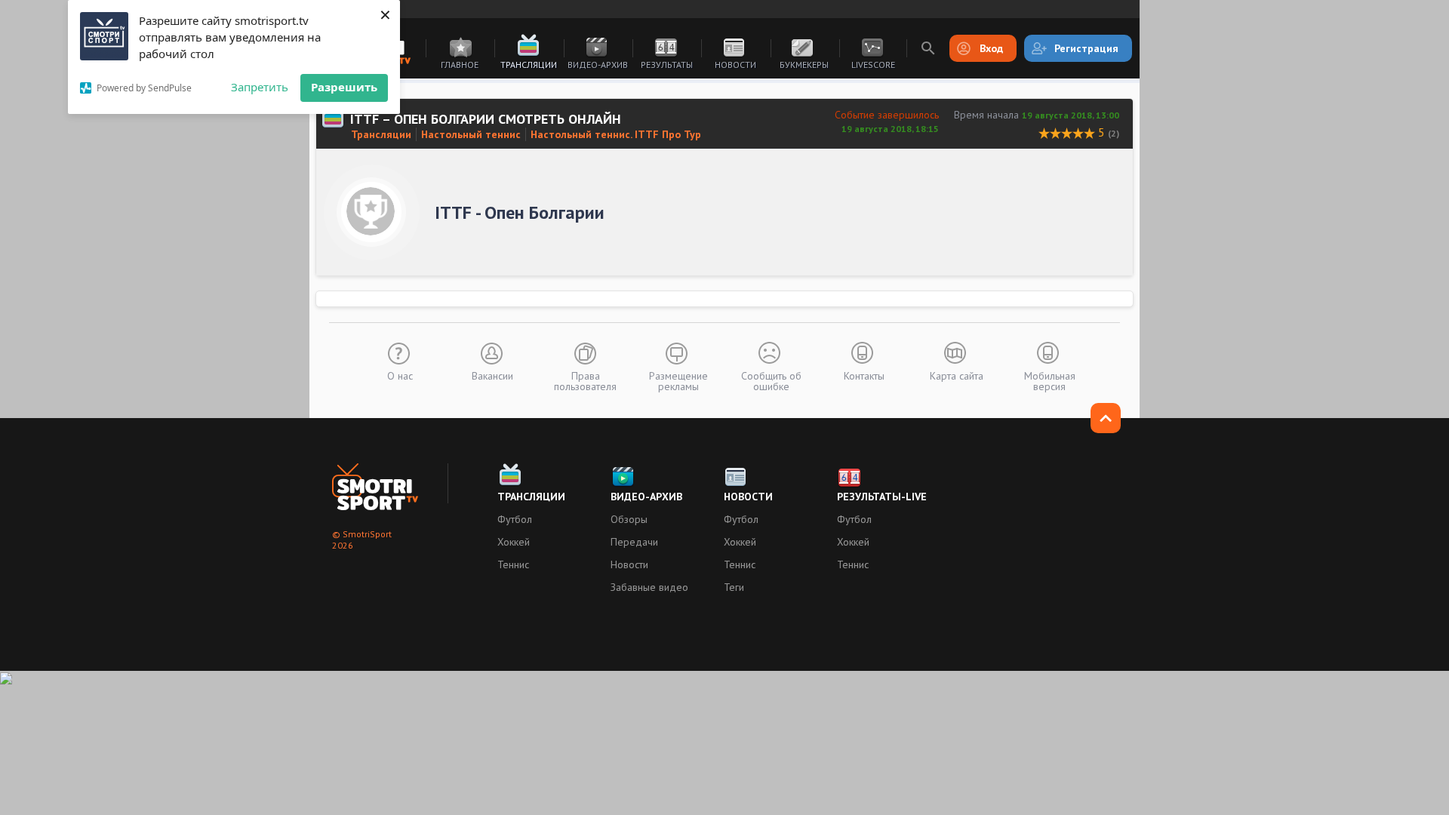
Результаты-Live (882, 496)
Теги (734, 587)
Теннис (513, 564)
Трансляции (528, 64)
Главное (459, 64)
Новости (735, 64)
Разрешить (344, 86)
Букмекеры (804, 64)
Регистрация (1086, 48)
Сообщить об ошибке (771, 380)
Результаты (667, 64)
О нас (400, 375)
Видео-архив (598, 64)
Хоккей (513, 542)
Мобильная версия (1049, 380)
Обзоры (629, 519)
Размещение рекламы (678, 380)
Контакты (864, 375)
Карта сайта (956, 375)
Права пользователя (585, 380)
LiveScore (873, 64)
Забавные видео (649, 587)
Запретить (259, 86)
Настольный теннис (471, 134)
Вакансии (492, 375)
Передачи (634, 542)
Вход (991, 48)
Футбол (514, 519)
